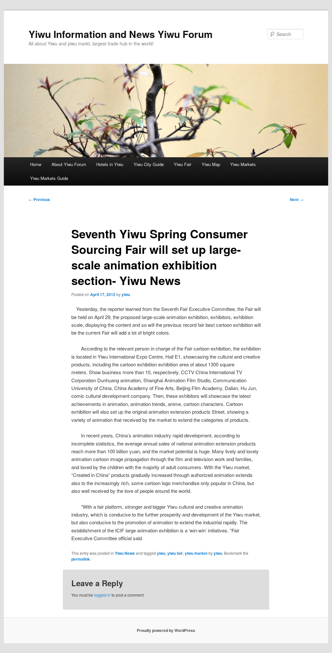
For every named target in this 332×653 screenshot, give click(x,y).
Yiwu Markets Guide (49, 178)
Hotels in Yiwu (109, 164)
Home (35, 164)
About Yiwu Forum (69, 164)
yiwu (126, 294)
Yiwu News (125, 553)
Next (296, 199)
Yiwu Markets (243, 164)
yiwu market (196, 553)
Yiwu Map (211, 164)
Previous (39, 199)
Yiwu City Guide (149, 164)
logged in (102, 595)
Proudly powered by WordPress (166, 630)
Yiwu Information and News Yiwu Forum (121, 34)
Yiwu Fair (182, 164)
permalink (80, 559)
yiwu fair (175, 553)
